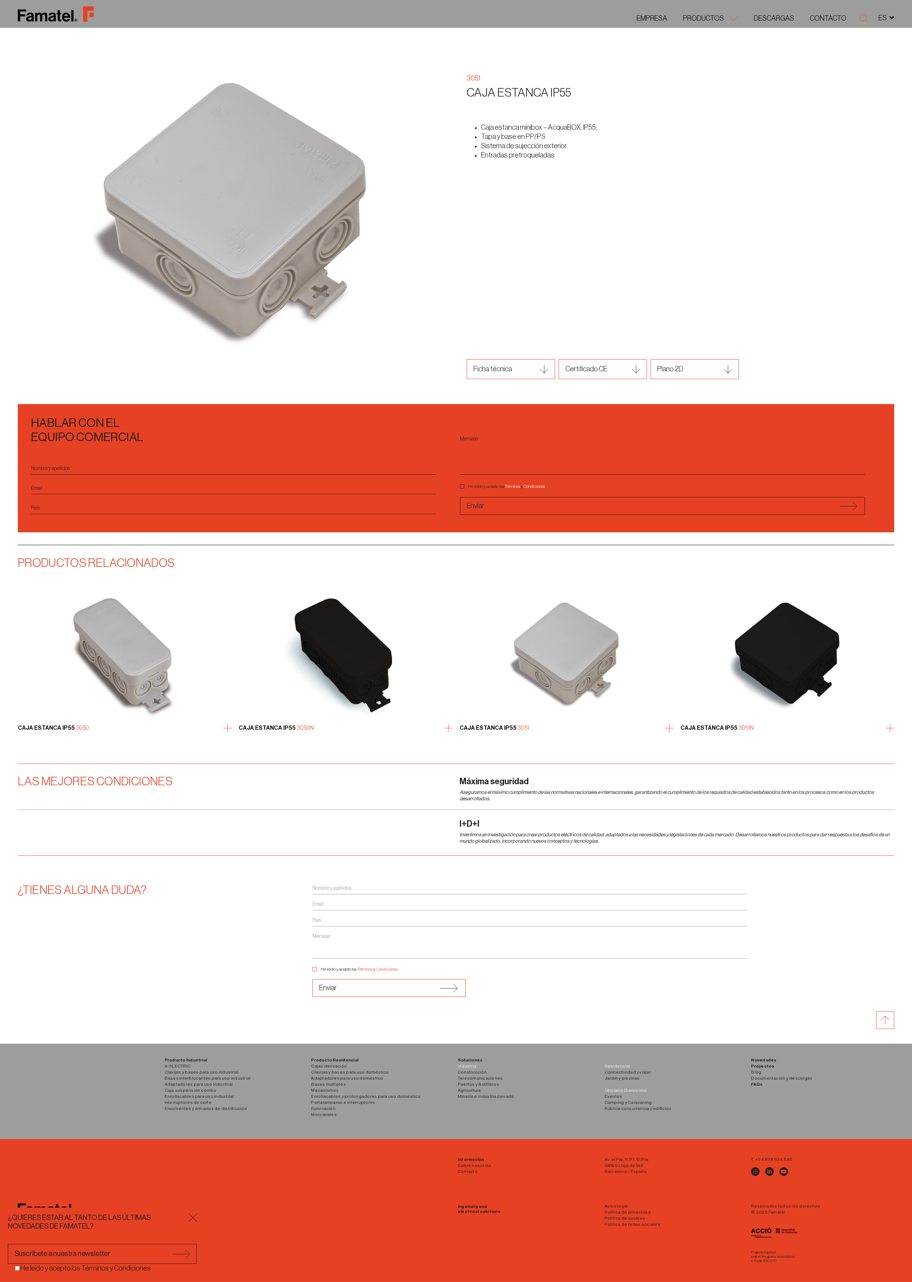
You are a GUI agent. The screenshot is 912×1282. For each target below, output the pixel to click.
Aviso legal (616, 1206)
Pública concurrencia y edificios (638, 1108)
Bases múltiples (328, 1084)
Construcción (472, 1072)
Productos (703, 18)
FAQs (756, 1084)
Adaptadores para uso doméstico (347, 1078)
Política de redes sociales (632, 1224)
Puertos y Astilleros (478, 1084)
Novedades (763, 1060)
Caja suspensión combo (191, 1090)
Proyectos (762, 1066)
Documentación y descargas (781, 1078)
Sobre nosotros (474, 1165)
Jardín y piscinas (622, 1078)
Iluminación (323, 1108)
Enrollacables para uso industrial (199, 1096)
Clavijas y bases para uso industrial (202, 1072)
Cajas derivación (329, 1066)
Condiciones (534, 486)
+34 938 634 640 (774, 1159)
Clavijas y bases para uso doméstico (350, 1072)
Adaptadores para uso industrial (199, 1084)
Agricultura (469, 1090)
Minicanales (324, 1114)
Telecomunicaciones (480, 1078)
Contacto (828, 18)
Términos (512, 486)
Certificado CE (586, 369)
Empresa (652, 18)
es (883, 18)
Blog (756, 1072)
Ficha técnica (492, 369)
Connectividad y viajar (628, 1072)
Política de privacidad (628, 1212)
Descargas (774, 18)
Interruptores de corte (188, 1102)
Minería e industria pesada (486, 1096)
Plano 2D (670, 369)
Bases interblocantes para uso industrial (208, 1078)
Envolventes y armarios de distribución (206, 1108)
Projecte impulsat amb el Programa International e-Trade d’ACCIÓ (773, 1257)
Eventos (613, 1096)
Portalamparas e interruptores (343, 1102)
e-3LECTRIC (178, 1066)
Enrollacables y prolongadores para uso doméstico (366, 1096)
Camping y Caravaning (628, 1102)
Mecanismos (324, 1090)
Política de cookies (625, 1218)
